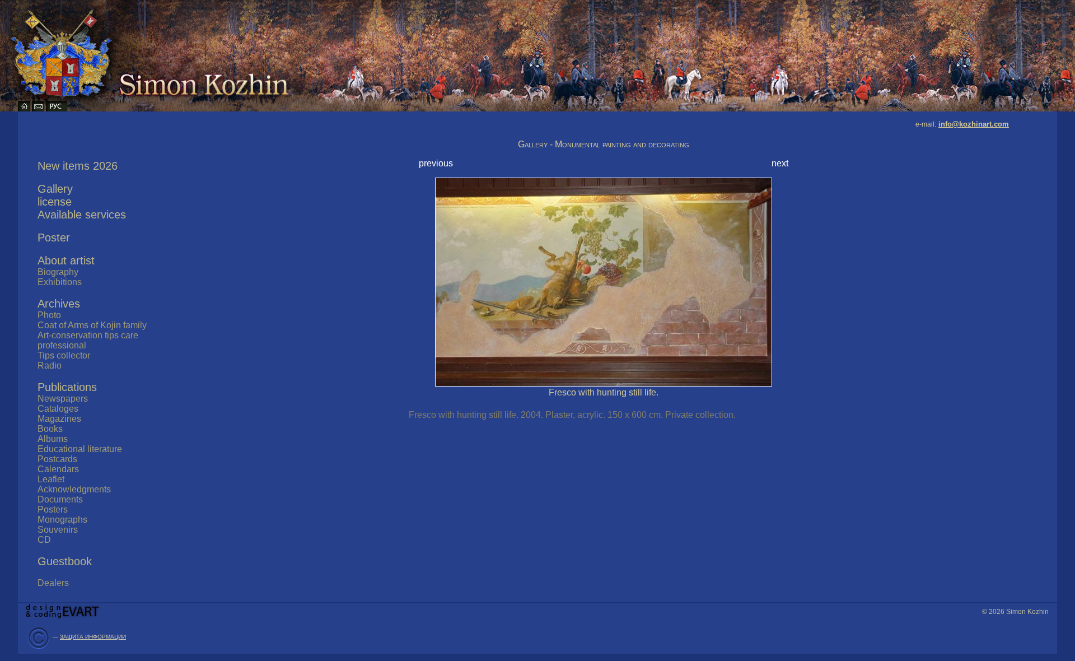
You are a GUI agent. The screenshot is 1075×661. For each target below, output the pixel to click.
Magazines (59, 418)
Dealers (53, 583)
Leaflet (51, 479)
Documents (60, 499)
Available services (82, 214)
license (55, 201)
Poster (54, 237)
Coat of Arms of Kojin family (92, 325)
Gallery (55, 189)
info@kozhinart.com (973, 124)
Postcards (57, 459)
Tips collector (64, 355)
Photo (49, 315)
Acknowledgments (74, 489)
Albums (53, 439)
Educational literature (80, 449)
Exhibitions (60, 282)
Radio (50, 365)
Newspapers (63, 398)
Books (50, 429)
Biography (58, 272)
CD (44, 539)
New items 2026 (78, 166)
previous (436, 163)
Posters (53, 509)
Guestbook (65, 561)
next (780, 163)
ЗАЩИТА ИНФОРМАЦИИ (93, 637)
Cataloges (58, 408)
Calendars (58, 469)
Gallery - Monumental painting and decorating (603, 144)
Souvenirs (58, 529)
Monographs (62, 519)
